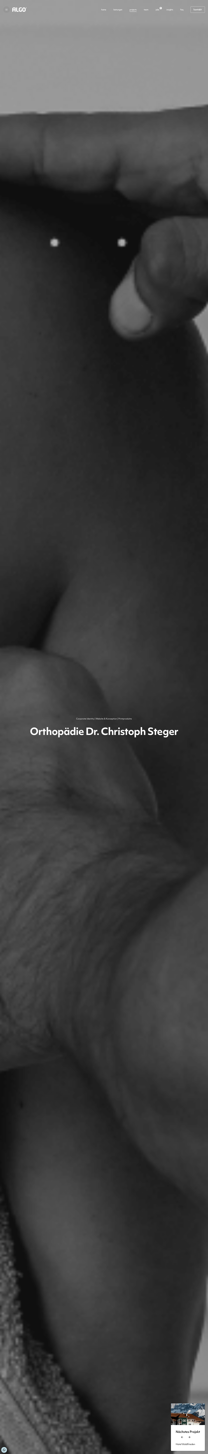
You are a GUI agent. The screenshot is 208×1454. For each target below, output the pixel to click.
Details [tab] (104, 707)
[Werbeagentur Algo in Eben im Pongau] (19, 9)
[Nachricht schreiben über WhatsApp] (4, 1450)
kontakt (198, 9)
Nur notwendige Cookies (69, 753)
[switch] (90, 743)
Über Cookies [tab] (140, 707)
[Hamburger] (6, 9)
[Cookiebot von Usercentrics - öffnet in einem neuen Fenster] (138, 699)
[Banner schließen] (155, 699)
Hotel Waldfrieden (185, 1444)
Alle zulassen (138, 753)
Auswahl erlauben (104, 753)
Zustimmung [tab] (68, 707)
